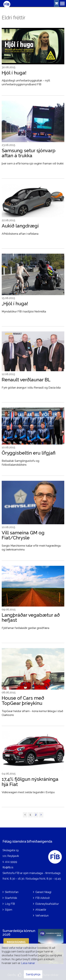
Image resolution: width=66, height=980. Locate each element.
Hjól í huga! (14, 73)
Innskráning (16, 942)
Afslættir (40, 909)
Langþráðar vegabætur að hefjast (31, 617)
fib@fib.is (8, 867)
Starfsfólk (11, 898)
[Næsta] (41, 814)
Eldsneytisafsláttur (47, 903)
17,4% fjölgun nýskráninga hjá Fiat (30, 781)
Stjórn (8, 909)
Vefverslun (42, 915)
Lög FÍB (10, 903)
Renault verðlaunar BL (26, 379)
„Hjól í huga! (15, 303)
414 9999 (11, 861)
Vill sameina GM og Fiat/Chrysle (23, 535)
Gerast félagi (43, 892)
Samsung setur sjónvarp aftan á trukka (29, 153)
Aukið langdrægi (20, 226)
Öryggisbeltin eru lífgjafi (29, 453)
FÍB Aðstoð (42, 898)
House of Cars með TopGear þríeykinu (23, 700)
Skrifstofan (11, 892)
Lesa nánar (28, 963)
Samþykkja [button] (33, 974)
